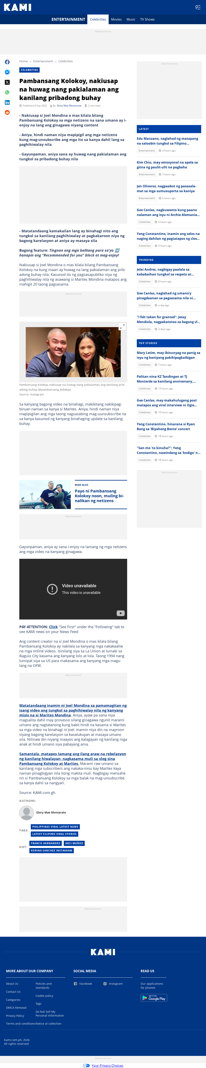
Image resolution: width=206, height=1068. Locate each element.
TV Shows (147, 19)
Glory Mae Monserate (69, 105)
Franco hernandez (45, 843)
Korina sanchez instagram (51, 850)
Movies (116, 19)
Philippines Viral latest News (55, 826)
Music (131, 19)
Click (53, 626)
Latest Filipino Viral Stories (54, 834)
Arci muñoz (74, 843)
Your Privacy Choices (107, 1065)
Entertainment (68, 19)
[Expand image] (122, 326)
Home (23, 61)
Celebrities (98, 19)
